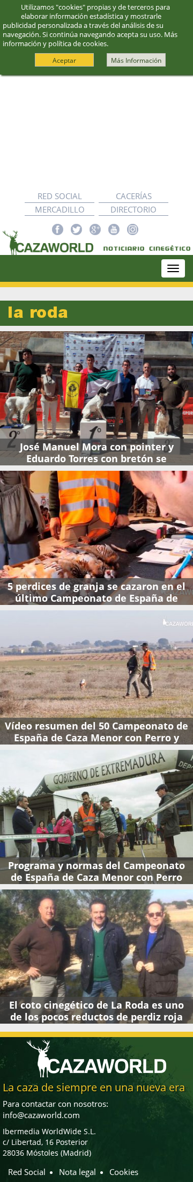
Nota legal (77, 1171)
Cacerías (134, 196)
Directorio (133, 209)
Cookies (123, 1171)
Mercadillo (60, 209)
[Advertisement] (96, 132)
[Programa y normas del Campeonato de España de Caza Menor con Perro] (96, 817)
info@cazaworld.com (41, 1115)
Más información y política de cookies (90, 39)
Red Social (60, 196)
